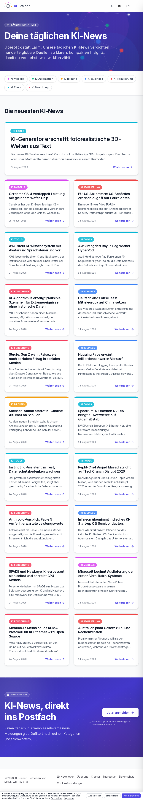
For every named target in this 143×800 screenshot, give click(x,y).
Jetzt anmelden (118, 712)
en (128, 5)
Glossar (95, 776)
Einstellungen (112, 796)
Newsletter (67, 776)
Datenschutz (126, 776)
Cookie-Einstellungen (70, 783)
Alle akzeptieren (131, 796)
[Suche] (112, 6)
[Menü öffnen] (135, 6)
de (120, 5)
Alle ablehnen (94, 796)
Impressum (109, 776)
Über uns (82, 776)
